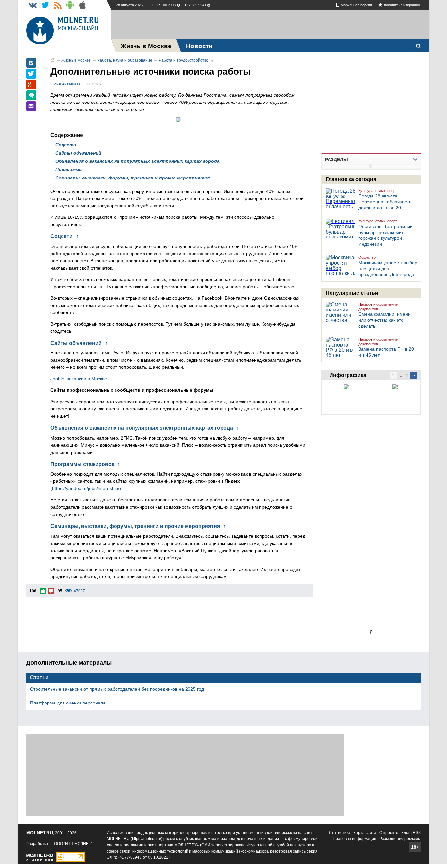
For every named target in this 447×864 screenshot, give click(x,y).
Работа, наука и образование (124, 60)
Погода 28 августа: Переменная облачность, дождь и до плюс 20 (385, 201)
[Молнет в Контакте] (33, 5)
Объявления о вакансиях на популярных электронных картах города (137, 161)
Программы (69, 169)
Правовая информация (354, 838)
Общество (367, 257)
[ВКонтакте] (31, 63)
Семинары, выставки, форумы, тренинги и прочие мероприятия (132, 177)
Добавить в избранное (402, 5)
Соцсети (65, 144)
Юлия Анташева (65, 84)
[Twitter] (31, 74)
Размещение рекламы (400, 838)
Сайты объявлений (78, 153)
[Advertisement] (270, 24)
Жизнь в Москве (76, 60)
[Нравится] (43, 591)
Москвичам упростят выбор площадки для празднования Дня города (387, 268)
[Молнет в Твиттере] (45, 5)
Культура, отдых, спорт (377, 191)
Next (413, 375)
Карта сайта (364, 832)
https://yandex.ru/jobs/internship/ (85, 488)
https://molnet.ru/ (146, 838)
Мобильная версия (356, 5)
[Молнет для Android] (70, 5)
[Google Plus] (31, 84)
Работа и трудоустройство (183, 60)
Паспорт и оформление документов (378, 306)
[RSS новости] (58, 5)
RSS (417, 832)
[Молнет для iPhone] (82, 5)
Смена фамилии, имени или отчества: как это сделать (384, 320)
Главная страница (52, 60)
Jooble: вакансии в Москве (79, 378)
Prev (393, 375)
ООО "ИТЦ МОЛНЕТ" (73, 843)
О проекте (388, 832)
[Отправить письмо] (31, 106)
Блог (405, 832)
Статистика (339, 832)
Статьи (39, 677)
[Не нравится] (51, 591)
